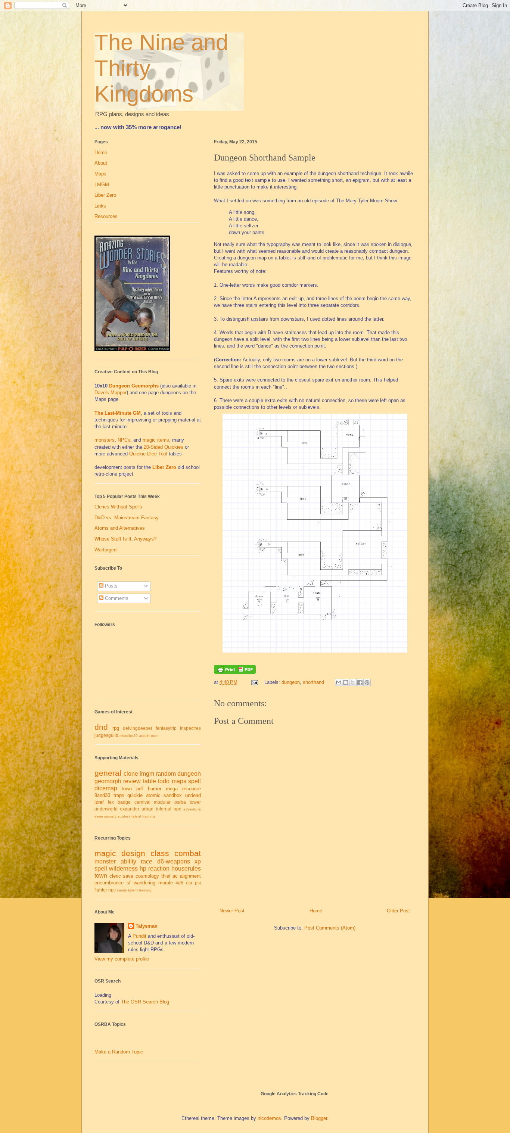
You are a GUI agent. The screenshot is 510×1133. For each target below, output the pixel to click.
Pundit (139, 936)
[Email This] (338, 682)
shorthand (313, 682)
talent (136, 816)
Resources (106, 216)
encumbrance (109, 882)
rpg (115, 728)
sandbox (173, 795)
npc (177, 808)
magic (105, 853)
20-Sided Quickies (163, 447)
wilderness (123, 868)
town (127, 788)
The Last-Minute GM (117, 413)
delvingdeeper (137, 728)
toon (155, 736)
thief (166, 876)
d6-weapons (173, 861)
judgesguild (106, 735)
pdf (139, 788)
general (107, 773)
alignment (190, 876)
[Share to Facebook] (360, 682)
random (166, 774)
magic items (156, 440)
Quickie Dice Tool (148, 454)
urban (147, 808)
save (128, 876)
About (100, 163)
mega (172, 788)
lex (111, 802)
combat (187, 853)
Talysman (147, 926)
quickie (135, 795)
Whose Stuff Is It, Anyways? (125, 539)
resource (191, 788)
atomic (153, 795)
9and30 (102, 795)
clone (131, 774)
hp (143, 868)
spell (194, 781)
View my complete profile (121, 959)
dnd (101, 727)
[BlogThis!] (345, 682)
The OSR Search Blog (145, 1002)
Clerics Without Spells (118, 507)
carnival (142, 802)
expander (129, 808)
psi (198, 882)
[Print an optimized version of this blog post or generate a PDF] (235, 672)
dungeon (291, 682)
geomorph (107, 781)
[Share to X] (353, 682)
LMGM (101, 184)
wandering (144, 882)
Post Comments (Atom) (329, 928)
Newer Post (232, 910)
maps (179, 781)
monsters (104, 440)
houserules (186, 868)
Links (100, 206)
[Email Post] (254, 682)
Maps (100, 174)
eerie (98, 816)
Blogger (319, 1118)
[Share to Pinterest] (367, 682)
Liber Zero (105, 195)
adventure (192, 809)
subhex (124, 816)
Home (316, 910)
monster (105, 861)
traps (118, 795)
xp (198, 861)
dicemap (105, 788)
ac (175, 876)
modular (162, 802)
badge (124, 802)
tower (195, 802)
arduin (144, 736)
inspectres (190, 728)
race (146, 861)
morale (165, 882)
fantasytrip (166, 728)
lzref (99, 802)
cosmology (147, 876)
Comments (115, 598)
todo (164, 781)
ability (128, 861)
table (149, 781)
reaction (159, 868)
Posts (110, 586)
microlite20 (128, 736)
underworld (106, 808)
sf (129, 882)
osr (189, 882)
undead (193, 795)
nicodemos (269, 1118)
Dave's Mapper (110, 392)
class (159, 853)
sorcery (110, 816)
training (148, 816)
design (133, 853)
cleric (115, 876)
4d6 (179, 882)
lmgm (147, 774)
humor (154, 788)
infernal (163, 808)
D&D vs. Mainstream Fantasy (126, 517)
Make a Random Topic (118, 1052)
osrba (180, 802)
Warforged (105, 550)
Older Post (398, 910)
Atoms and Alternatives (119, 528)
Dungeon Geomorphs (134, 386)
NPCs (124, 440)
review (132, 781)
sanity (122, 890)
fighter (100, 889)
